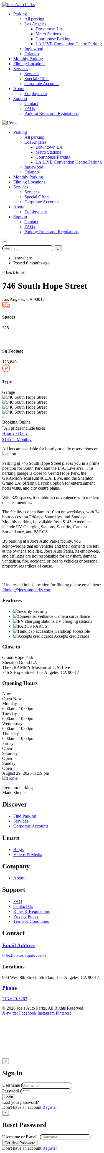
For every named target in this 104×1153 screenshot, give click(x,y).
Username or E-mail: (20, 1136)
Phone (9, 988)
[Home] (9, 122)
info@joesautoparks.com (24, 956)
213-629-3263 (14, 998)
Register (49, 1107)
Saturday (10, 753)
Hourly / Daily (15, 433)
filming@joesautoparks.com (26, 589)
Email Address (18, 945)
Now (6, 693)
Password (10, 1091)
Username (11, 1085)
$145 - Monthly (17, 439)
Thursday (10, 733)
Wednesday (12, 723)
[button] (14, 272)
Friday (8, 743)
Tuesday (9, 713)
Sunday (9, 763)
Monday (9, 703)
